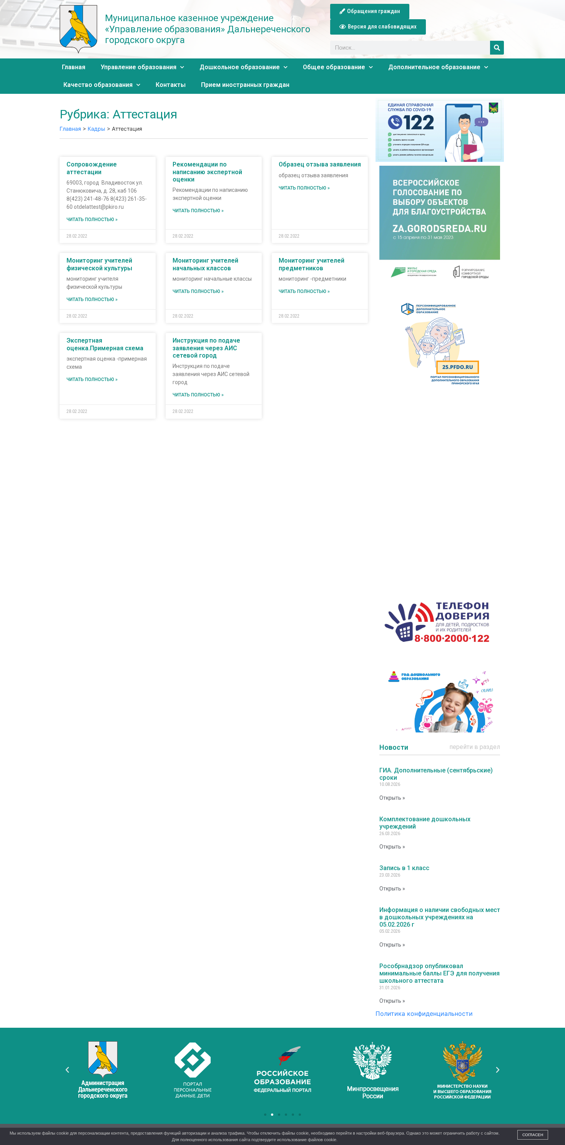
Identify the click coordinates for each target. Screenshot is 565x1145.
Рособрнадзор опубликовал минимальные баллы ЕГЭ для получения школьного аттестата (439, 973)
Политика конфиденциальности (424, 1013)
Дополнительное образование (434, 67)
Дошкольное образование (239, 67)
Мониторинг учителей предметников (311, 264)
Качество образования (98, 84)
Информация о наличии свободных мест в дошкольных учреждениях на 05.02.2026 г (439, 917)
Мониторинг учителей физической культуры (99, 264)
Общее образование (334, 67)
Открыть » (392, 798)
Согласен (532, 1135)
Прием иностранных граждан (245, 84)
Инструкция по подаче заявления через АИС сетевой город (206, 348)
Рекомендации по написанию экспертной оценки (207, 172)
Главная (73, 67)
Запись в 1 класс (404, 868)
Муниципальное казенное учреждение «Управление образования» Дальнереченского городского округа (207, 29)
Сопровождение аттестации (91, 168)
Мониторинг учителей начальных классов (205, 264)
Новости (393, 747)
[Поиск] (497, 48)
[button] (369, 11)
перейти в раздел (474, 747)
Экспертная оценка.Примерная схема (104, 344)
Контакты (171, 84)
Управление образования (138, 67)
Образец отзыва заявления (320, 164)
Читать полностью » (92, 219)
